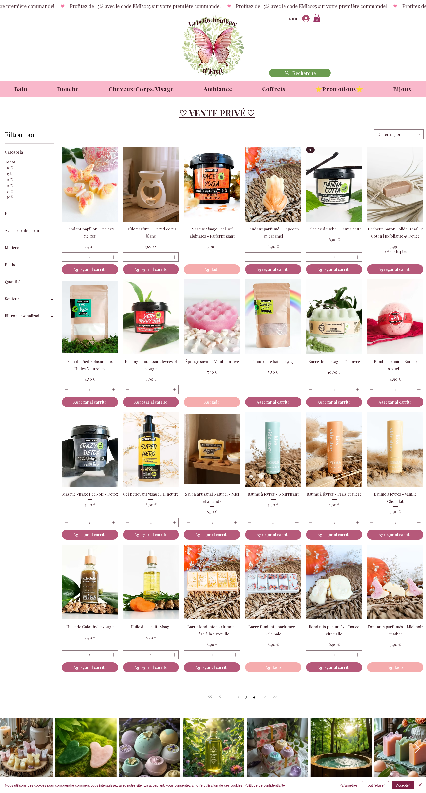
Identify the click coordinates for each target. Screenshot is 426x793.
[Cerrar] (420, 785)
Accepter (403, 785)
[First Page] (210, 696)
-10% (9, 167)
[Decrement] (66, 257)
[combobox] (399, 134)
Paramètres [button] (348, 785)
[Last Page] (275, 696)
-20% (9, 179)
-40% (9, 191)
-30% (9, 185)
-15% (8, 173)
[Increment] (114, 257)
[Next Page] (265, 696)
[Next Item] (417, 749)
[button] (316, 18)
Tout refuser (375, 785)
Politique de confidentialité (264, 785)
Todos (10, 162)
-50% (9, 197)
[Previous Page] (220, 696)
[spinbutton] (90, 257)
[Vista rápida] (90, 184)
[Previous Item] (8, 749)
